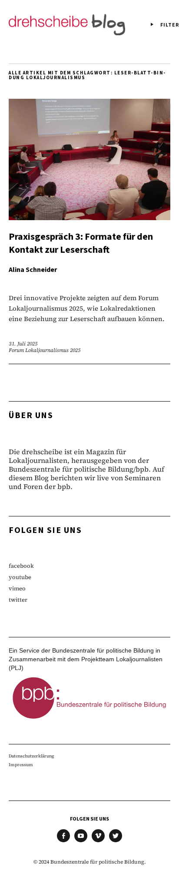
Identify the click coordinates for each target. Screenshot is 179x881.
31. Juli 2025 (23, 343)
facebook (21, 565)
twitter (18, 599)
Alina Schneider (33, 270)
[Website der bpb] (89, 720)
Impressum (21, 764)
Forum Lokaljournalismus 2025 (44, 350)
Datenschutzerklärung (31, 756)
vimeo (17, 588)
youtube (20, 577)
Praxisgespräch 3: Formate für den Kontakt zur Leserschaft (81, 243)
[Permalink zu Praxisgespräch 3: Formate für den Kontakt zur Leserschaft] (89, 217)
